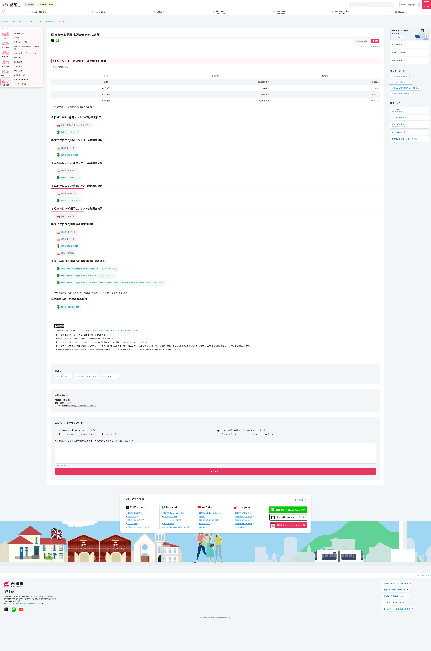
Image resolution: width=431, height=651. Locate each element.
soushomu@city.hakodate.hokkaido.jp (79, 405)
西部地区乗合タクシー (402, 82)
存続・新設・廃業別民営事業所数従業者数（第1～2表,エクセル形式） (89, 268)
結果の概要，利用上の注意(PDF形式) (76, 125)
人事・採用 (18, 66)
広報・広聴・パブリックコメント (26, 53)
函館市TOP (5, 21)
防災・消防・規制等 (47, 4)
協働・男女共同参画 (21, 79)
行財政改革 (18, 62)
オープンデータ (110, 376)
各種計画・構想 (19, 75)
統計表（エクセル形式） (71, 177)
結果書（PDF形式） (69, 170)
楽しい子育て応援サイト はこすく (406, 88)
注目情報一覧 (397, 44)
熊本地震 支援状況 (400, 76)
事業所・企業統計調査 (86, 376)
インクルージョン (20, 84)
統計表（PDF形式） (69, 216)
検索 (376, 41)
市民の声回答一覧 (399, 52)
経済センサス (64, 376)
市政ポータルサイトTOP (19, 21)
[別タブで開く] (53, 40)
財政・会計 (18, 71)
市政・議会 (39, 21)
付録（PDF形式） (68, 253)
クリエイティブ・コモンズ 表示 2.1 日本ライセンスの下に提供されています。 (108, 330)
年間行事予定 (397, 60)
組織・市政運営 (19, 57)
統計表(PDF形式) (68, 239)
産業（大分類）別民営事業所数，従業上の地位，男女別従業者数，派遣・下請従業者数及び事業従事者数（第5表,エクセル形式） (112, 282)
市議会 (16, 38)
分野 (31, 21)
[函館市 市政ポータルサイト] (12, 4)
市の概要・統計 (50, 21)
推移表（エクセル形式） (71, 307)
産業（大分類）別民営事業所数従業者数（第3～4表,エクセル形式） (88, 275)
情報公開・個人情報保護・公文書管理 (26, 47)
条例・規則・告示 (20, 42)
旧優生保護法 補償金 (401, 93)
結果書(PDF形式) (68, 148)
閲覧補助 (30, 4)
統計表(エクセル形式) (70, 132)
